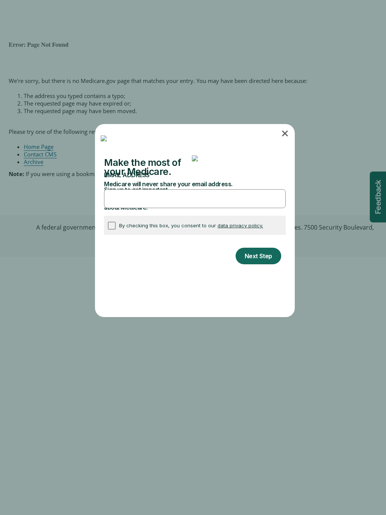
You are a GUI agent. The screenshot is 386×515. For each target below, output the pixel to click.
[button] (286, 133)
